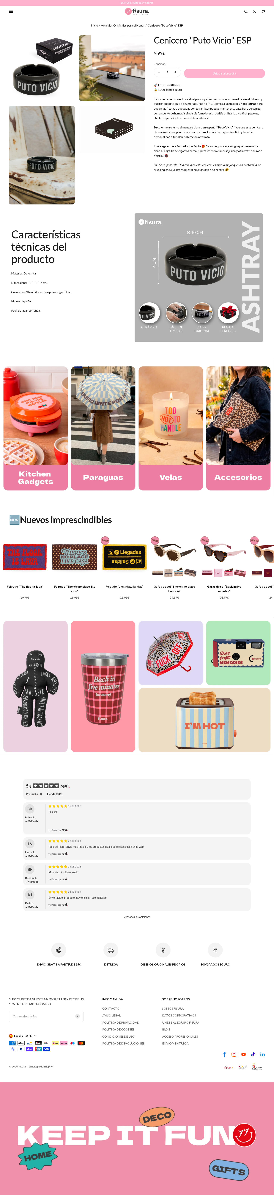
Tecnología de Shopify (40, 1066)
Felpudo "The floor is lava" (25, 586)
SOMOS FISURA (173, 1008)
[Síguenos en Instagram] (234, 1054)
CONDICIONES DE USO (118, 1036)
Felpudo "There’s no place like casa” (74, 589)
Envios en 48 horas (170, 84)
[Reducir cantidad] (159, 72)
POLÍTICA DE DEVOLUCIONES (123, 1043)
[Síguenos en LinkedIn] (262, 1054)
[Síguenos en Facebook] (224, 1054)
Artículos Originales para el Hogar (123, 25)
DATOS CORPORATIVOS (179, 1015)
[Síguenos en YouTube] (243, 1054)
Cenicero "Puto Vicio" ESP (165, 25)
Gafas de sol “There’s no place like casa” (174, 589)
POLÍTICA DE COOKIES (118, 1029)
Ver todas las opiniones (137, 916)
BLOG (166, 1029)
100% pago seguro (170, 89)
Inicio (94, 25)
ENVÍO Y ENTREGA (175, 1043)
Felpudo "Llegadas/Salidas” (124, 586)
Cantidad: (160, 63)
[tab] (34, 794)
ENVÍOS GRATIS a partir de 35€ (137, 2)
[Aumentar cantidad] (175, 72)
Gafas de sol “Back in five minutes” (224, 589)
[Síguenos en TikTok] (253, 1054)
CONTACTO (110, 1008)
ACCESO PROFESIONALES (180, 1036)
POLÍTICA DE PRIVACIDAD (120, 1022)
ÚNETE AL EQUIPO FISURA (180, 1022)
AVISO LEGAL (111, 1015)
